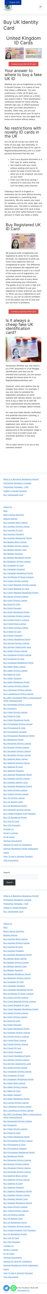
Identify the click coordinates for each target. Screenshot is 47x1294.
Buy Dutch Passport (12, 608)
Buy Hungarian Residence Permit (18, 663)
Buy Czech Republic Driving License (19, 585)
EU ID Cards (8, 837)
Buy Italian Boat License (14, 667)
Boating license (10, 519)
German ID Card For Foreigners (17, 845)
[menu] (13, 2)
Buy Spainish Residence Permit (17, 775)
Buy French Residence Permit (16, 639)
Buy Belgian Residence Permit (17, 558)
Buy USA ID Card (11, 821)
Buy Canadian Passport (14, 569)
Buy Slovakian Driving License (17, 751)
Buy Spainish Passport (13, 771)
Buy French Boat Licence (14, 624)
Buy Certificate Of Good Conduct (18, 577)
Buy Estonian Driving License (16, 616)
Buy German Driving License (16, 643)
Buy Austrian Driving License (16, 526)
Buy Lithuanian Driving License (17, 690)
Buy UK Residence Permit (15, 806)
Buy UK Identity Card (13, 802)
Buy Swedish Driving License (16, 778)
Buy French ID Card (12, 632)
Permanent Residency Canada (17, 483)
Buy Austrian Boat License (15, 522)
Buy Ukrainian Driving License (17, 810)
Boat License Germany (13, 515)
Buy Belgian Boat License (15, 542)
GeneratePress (23, 1290)
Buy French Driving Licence (15, 628)
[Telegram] (6, 1288)
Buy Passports (10, 708)
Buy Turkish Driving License (16, 794)
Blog (5, 511)
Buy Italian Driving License (15, 670)
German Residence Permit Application (20, 849)
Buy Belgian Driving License (16, 546)
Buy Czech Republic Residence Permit (20, 593)
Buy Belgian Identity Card (15, 550)
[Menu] (40, 6)
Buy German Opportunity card (17, 647)
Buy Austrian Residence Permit (17, 538)
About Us (7, 507)
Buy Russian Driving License (16, 747)
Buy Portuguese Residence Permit (19, 736)
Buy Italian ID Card (11, 674)
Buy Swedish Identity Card (15, 782)
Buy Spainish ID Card (13, 767)
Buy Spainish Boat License (15, 759)
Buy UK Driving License (14, 798)
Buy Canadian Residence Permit (18, 573)
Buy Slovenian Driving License (17, 755)
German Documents (12, 841)
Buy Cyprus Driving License (15, 581)
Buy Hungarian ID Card (13, 659)
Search (6, 872)
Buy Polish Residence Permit (16, 720)
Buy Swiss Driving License (15, 790)
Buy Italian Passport (12, 678)
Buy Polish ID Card (11, 716)
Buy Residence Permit (13, 740)
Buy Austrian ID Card (12, 530)
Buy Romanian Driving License (17, 743)
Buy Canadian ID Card (13, 565)
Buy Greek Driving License (15, 651)
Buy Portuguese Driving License (18, 724)
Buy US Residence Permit (15, 817)
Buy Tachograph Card (13, 495)
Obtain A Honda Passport (15, 491)
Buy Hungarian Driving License (17, 655)
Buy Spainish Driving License (16, 763)
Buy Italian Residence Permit (16, 682)
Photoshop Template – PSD (15, 487)
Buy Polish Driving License (15, 712)
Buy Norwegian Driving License (17, 704)
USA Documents (10, 860)
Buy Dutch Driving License (15, 600)
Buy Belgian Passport (13, 554)
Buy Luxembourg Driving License (18, 694)
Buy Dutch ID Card (11, 604)
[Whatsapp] (13, 1288)
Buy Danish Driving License (15, 596)
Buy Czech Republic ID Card (16, 589)
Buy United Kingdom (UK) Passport (19, 814)
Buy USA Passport (11, 825)
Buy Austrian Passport (13, 534)
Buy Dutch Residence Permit (16, 612)
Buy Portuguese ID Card (14, 728)
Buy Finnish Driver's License (16, 620)
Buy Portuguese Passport (15, 732)
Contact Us (8, 829)
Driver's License (10, 833)
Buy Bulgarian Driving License (16, 561)
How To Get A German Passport (18, 856)
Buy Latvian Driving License (16, 686)
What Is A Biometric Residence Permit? (21, 479)
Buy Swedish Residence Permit (17, 786)
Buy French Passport (12, 635)
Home (6, 852)
